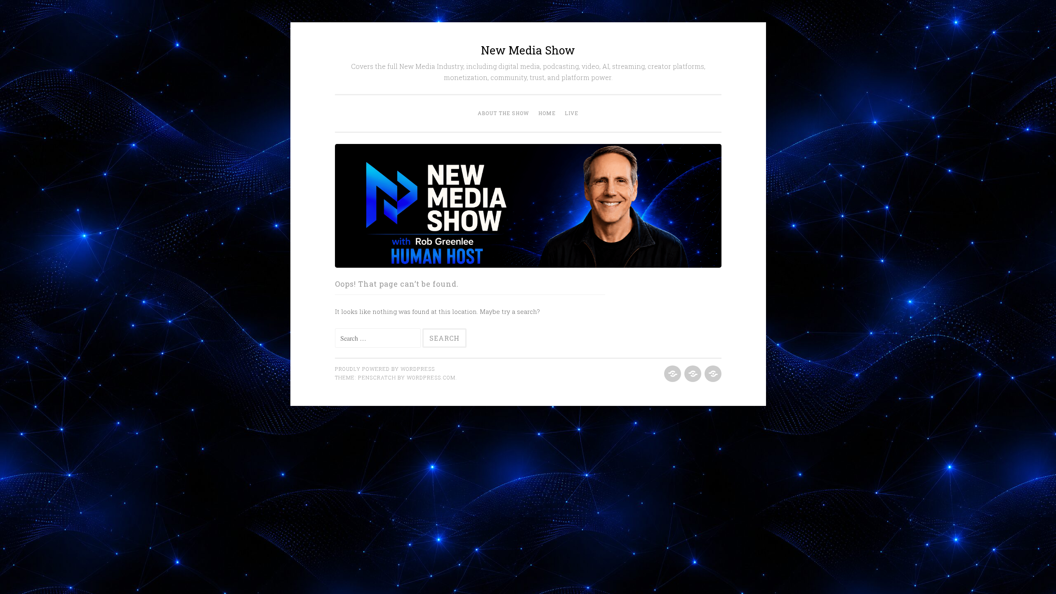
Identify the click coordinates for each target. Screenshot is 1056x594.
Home (547, 113)
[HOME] (692, 374)
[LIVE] (712, 374)
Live (571, 113)
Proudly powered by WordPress (385, 368)
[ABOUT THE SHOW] (671, 374)
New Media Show (528, 50)
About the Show (503, 113)
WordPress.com (431, 377)
